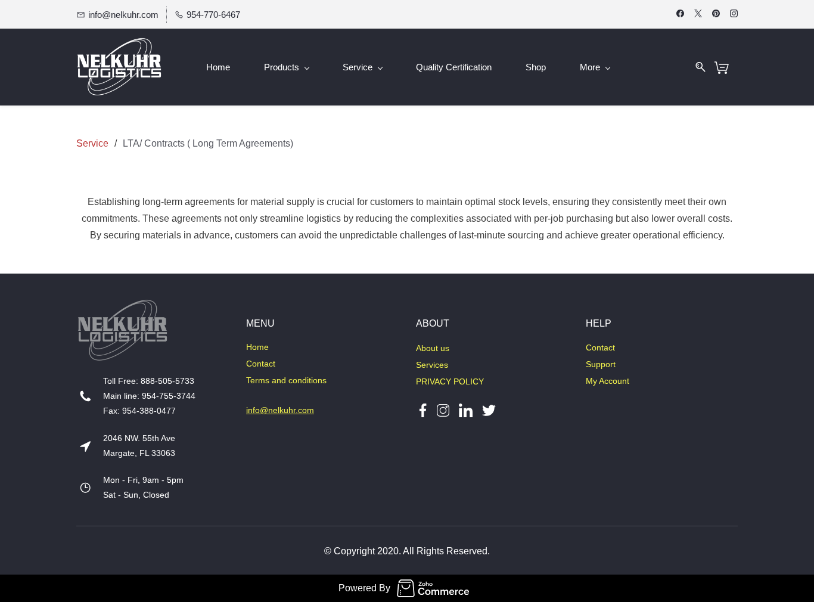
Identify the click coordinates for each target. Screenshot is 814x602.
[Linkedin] (466, 410)
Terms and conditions (286, 380)
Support (601, 364)
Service (92, 143)
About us (432, 348)
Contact (260, 363)
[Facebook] (423, 410)
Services (432, 365)
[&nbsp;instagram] (443, 410)
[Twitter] (484, 410)
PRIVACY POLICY (450, 381)
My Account (607, 381)
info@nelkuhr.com (280, 410)
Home (257, 347)
